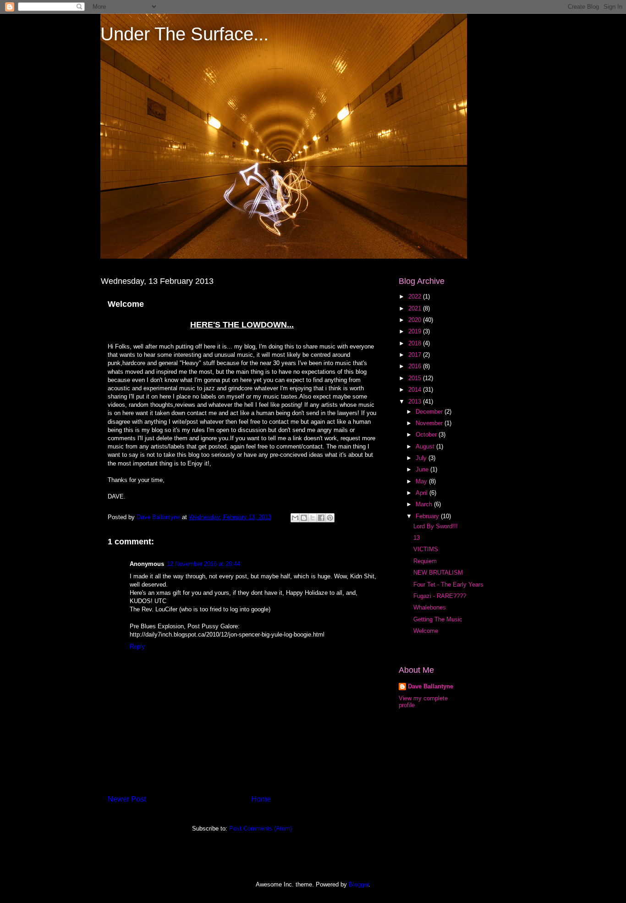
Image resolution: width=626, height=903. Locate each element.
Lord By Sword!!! (435, 526)
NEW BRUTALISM (438, 572)
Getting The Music (437, 619)
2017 (415, 354)
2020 (415, 319)
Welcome (425, 630)
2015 (415, 378)
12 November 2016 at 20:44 (203, 563)
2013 (415, 401)
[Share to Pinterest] (330, 517)
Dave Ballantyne (430, 686)
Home (261, 799)
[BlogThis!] (303, 517)
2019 (415, 331)
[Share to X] (312, 517)
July (422, 457)
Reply (137, 646)
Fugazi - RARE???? (439, 596)
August (426, 446)
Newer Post (127, 799)
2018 (415, 343)
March (425, 504)
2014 (415, 389)
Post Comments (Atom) (260, 828)
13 (416, 537)
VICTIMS (425, 549)
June (423, 469)
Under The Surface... (184, 34)
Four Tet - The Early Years (448, 584)
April (422, 492)
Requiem (425, 561)
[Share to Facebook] (321, 517)
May (422, 481)
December (430, 411)
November (430, 423)
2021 (415, 308)
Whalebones (429, 607)
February (428, 516)
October (427, 434)
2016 (415, 366)
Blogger (358, 884)
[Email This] (295, 517)
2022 (415, 296)
